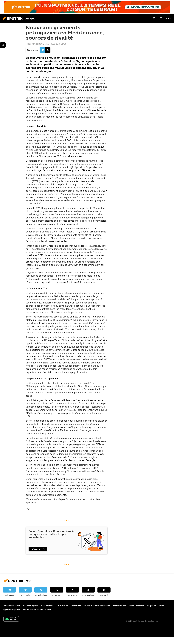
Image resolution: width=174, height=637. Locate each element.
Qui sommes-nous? (11, 605)
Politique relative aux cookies (97, 605)
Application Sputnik (11, 609)
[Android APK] (11, 619)
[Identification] (154, 18)
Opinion (30, 509)
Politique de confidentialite (69, 605)
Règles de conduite (155, 605)
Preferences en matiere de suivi (37, 609)
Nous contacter (47, 605)
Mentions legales (30, 605)
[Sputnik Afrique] (13, 21)
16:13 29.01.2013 (33, 44)
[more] (3, 45)
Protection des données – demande (128, 605)
